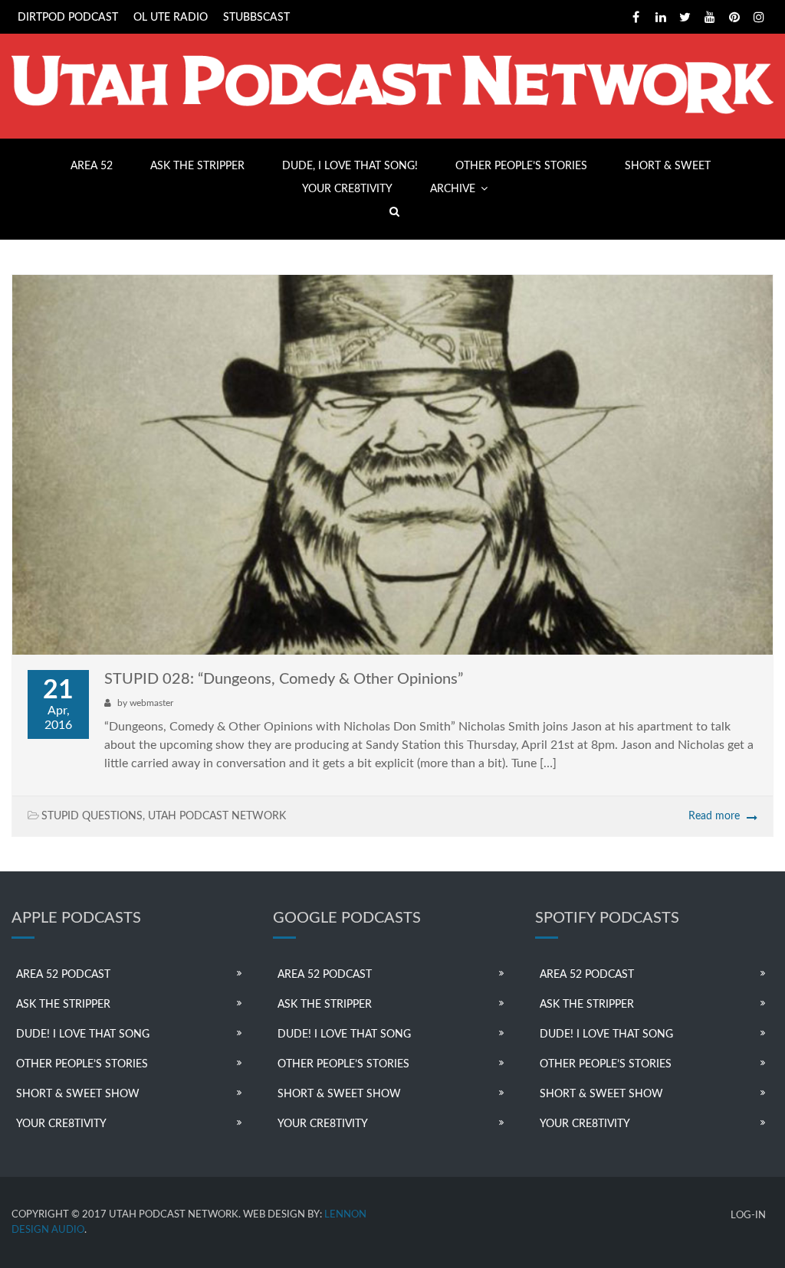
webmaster (151, 703)
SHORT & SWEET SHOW (78, 1094)
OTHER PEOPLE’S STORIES (521, 166)
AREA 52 (92, 166)
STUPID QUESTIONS (92, 816)
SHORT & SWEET (668, 166)
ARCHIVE (452, 189)
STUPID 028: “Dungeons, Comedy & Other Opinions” (283, 679)
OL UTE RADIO (170, 17)
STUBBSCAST (256, 17)
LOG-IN (748, 1216)
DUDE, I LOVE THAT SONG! (350, 166)
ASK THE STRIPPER (197, 166)
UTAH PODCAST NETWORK (217, 816)
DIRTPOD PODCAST (68, 17)
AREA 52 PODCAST (63, 974)
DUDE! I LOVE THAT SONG (82, 1034)
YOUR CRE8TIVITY (347, 189)
